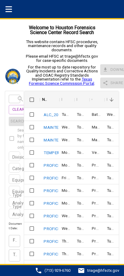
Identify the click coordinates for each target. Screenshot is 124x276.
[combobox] (13, 158)
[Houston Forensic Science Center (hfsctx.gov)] (14, 76)
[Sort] (51, 99)
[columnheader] (31, 99)
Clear (18, 109)
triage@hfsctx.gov (103, 271)
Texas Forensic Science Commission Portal (61, 81)
